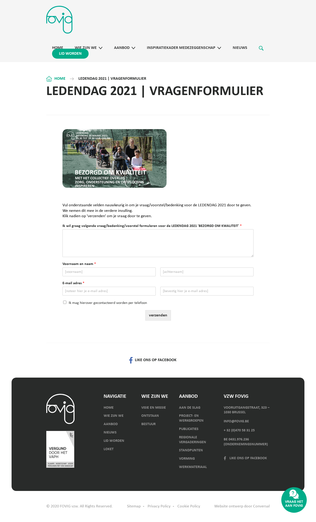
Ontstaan (150, 416)
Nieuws (240, 48)
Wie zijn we (86, 48)
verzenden (158, 315)
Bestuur (148, 424)
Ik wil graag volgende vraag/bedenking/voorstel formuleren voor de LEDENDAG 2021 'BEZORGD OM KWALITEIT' (152, 226)
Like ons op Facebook (248, 458)
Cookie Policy (188, 506)
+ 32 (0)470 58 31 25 (239, 430)
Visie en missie (153, 408)
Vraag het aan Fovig (294, 504)
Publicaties (188, 429)
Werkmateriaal (193, 467)
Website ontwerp (228, 506)
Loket (109, 449)
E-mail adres (73, 283)
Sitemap (134, 506)
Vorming (187, 459)
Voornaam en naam (79, 264)
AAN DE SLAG (189, 408)
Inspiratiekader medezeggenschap (181, 48)
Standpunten (191, 450)
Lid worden (70, 53)
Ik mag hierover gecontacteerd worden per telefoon (108, 303)
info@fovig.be (236, 421)
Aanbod (122, 48)
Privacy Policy (159, 506)
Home (57, 48)
